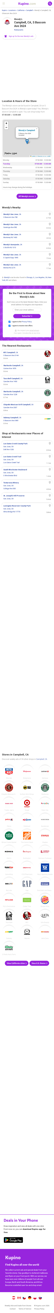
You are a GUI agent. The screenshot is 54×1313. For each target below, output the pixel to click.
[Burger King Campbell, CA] (45, 900)
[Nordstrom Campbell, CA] (45, 820)
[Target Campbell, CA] (27, 804)
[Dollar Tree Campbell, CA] (27, 900)
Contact (13, 1309)
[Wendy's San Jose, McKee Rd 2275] (27, 266)
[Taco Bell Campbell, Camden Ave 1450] (27, 381)
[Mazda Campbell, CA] (27, 932)
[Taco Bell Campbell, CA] (9, 916)
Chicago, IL (30, 277)
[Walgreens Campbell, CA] (27, 772)
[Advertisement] (27, 69)
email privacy (34, 330)
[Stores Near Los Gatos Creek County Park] (27, 446)
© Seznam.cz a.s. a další (44, 156)
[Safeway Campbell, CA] (45, 772)
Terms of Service (25, 1309)
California (20, 10)
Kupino (4, 10)
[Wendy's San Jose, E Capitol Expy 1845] (27, 256)
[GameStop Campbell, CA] (9, 868)
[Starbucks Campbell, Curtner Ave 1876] (27, 368)
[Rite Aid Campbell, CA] (9, 772)
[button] (19, 36)
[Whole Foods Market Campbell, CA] (9, 836)
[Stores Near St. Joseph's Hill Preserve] (27, 497)
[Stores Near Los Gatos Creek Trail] (27, 459)
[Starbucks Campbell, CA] (45, 788)
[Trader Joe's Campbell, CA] (9, 804)
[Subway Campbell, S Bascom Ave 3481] (27, 420)
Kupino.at (14, 1298)
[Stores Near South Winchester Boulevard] (27, 472)
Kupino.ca (19, 1298)
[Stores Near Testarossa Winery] (27, 485)
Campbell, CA (41, 759)
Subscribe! (26, 316)
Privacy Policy (27, 322)
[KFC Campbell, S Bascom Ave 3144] (27, 355)
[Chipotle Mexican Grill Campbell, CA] (9, 788)
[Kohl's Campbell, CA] (9, 852)
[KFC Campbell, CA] (27, 916)
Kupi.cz (24, 1298)
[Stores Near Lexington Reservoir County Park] (27, 509)
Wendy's (7, 277)
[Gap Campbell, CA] (27, 884)
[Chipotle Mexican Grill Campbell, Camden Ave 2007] (27, 407)
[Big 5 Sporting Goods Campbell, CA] (45, 868)
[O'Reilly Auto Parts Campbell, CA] (9, 948)
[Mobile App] (13, 1240)
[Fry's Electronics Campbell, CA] (9, 900)
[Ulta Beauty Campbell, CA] (45, 916)
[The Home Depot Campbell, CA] (27, 836)
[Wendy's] (7, 23)
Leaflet (33, 156)
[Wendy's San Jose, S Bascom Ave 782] (27, 216)
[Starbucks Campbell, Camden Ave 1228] (27, 394)
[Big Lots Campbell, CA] (9, 884)
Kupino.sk (40, 1298)
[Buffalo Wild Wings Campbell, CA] (27, 788)
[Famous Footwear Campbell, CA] (45, 852)
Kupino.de (30, 1298)
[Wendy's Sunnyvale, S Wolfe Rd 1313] (27, 246)
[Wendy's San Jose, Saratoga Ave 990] (27, 226)
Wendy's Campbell (26, 130)
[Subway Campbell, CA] (9, 932)
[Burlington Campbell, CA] (27, 852)
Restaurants (18, 30)
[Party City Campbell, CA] (45, 804)
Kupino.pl (35, 1298)
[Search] (50, 3)
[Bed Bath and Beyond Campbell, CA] (45, 884)
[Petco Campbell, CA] (9, 820)
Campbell (29, 10)
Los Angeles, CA (41, 277)
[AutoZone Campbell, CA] (45, 932)
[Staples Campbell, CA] (45, 836)
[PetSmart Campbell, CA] (27, 820)
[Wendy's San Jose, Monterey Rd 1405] (27, 236)
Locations (12, 10)
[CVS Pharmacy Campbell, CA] (27, 868)
